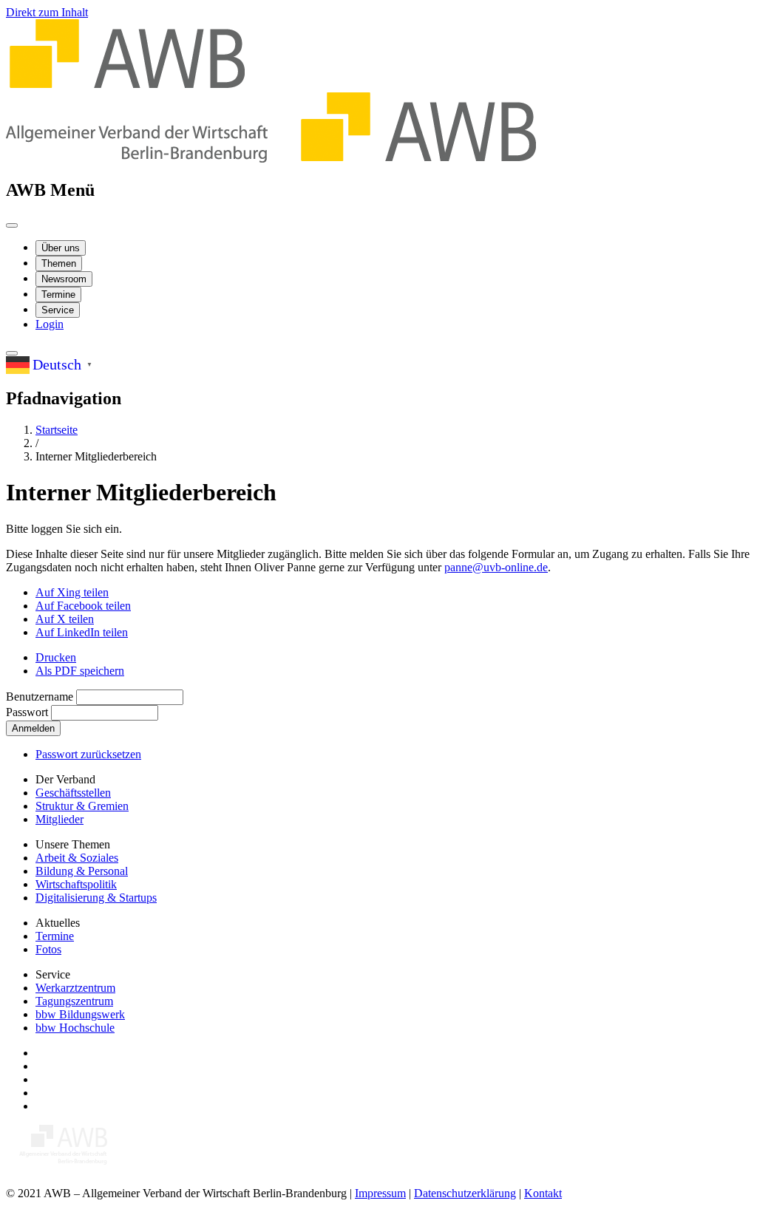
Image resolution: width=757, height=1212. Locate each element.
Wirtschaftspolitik (76, 884)
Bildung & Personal (81, 871)
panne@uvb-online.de (496, 567)
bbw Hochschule (75, 1027)
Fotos (48, 949)
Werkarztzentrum (75, 987)
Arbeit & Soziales (76, 857)
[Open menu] (12, 225)
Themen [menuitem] (58, 263)
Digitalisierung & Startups (96, 897)
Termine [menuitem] (58, 294)
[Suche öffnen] (12, 353)
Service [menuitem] (57, 310)
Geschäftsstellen (73, 792)
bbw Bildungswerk (80, 1014)
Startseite (56, 429)
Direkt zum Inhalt (47, 12)
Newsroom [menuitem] (63, 279)
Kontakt (543, 1193)
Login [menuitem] (49, 324)
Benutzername (39, 696)
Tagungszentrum (74, 1001)
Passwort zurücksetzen (88, 754)
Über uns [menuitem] (60, 247)
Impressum (380, 1193)
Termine (54, 936)
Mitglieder (59, 819)
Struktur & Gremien (82, 806)
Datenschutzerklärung (465, 1193)
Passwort (27, 712)
